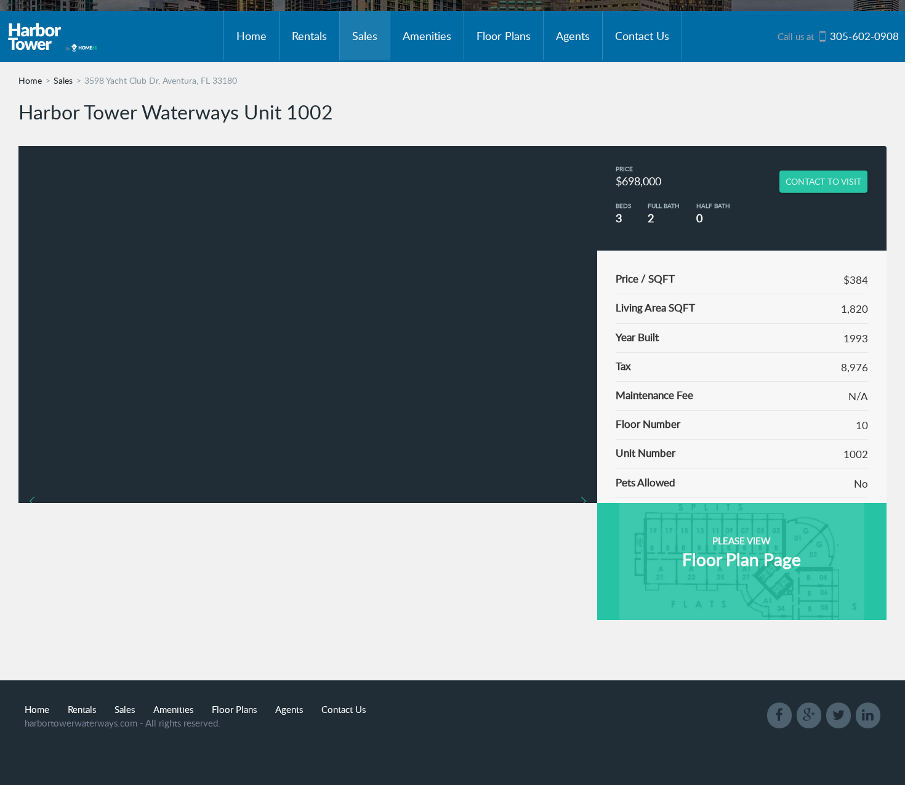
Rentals (309, 35)
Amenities (427, 35)
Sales (364, 35)
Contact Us (642, 35)
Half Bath (713, 205)
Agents (573, 35)
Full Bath (664, 205)
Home (251, 35)
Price (624, 168)
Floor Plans (504, 35)
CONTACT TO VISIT (823, 181)
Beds (623, 205)
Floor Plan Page (741, 559)
